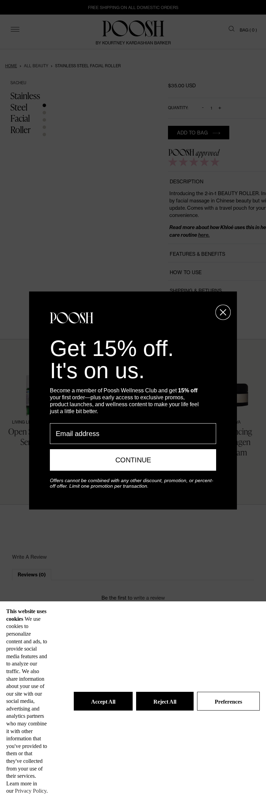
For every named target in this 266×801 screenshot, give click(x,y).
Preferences (228, 702)
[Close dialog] (223, 312)
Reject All (164, 702)
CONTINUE (133, 460)
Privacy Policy (30, 791)
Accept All (103, 702)
